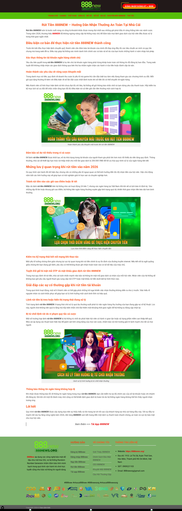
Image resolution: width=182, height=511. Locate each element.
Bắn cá (81, 16)
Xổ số (96, 16)
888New (30, 457)
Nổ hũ (89, 16)
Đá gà (103, 16)
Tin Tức (130, 16)
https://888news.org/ (135, 451)
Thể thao (72, 16)
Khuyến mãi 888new (116, 16)
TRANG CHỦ (53, 16)
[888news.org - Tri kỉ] (91, 6)
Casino (63, 16)
